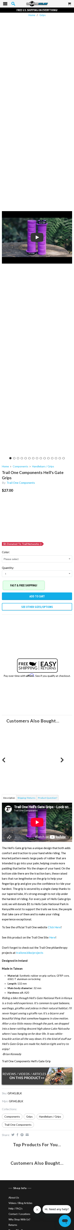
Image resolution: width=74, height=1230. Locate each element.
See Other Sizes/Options (37, 607)
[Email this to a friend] (27, 1134)
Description (9, 797)
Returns (13, 1224)
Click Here (54, 927)
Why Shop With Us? (19, 1219)
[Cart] (69, 5)
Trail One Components (21, 482)
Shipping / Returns (26, 797)
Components (20, 466)
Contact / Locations (19, 1213)
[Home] (37, 4)
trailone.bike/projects (29, 952)
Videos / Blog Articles (20, 1203)
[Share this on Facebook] (17, 1134)
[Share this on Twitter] (12, 1134)
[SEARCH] (13, 4)
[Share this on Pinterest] (22, 1134)
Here (52, 937)
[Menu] (5, 4)
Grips (42, 15)
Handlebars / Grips (43, 466)
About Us (14, 1197)
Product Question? (47, 797)
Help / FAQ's (15, 1208)
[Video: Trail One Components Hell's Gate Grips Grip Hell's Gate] (37, 237)
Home (5, 466)
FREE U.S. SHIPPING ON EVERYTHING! (37, 10)
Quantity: (8, 567)
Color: (6, 552)
